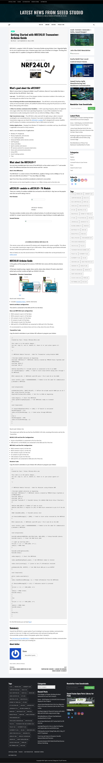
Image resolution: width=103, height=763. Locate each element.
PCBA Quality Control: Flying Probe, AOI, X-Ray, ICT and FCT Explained (51, 732)
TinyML (85, 277)
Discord (54, 24)
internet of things (86, 213)
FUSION (19, 1)
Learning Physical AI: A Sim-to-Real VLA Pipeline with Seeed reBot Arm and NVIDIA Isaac (50, 727)
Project (74, 253)
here (30, 622)
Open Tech (74, 245)
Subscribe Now (91, 108)
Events (85, 202)
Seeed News (75, 261)
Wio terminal (75, 281)
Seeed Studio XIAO (87, 261)
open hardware (87, 237)
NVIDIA (83, 233)
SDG (84, 257)
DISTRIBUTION (44, 1)
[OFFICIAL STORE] (81, 1)
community (89, 194)
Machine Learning (76, 225)
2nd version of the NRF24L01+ (20, 638)
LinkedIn (47, 24)
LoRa (90, 217)
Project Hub (61, 24)
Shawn (15, 41)
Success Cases (76, 277)
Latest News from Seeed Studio (51, 12)
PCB (82, 245)
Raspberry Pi (83, 253)
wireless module (20, 663)
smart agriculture (76, 273)
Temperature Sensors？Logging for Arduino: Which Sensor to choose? (54, 669)
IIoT (73, 209)
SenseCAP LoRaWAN (76, 269)
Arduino (79, 194)
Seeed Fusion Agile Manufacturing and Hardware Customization (80, 83)
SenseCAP (83, 265)
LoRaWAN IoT (84, 221)
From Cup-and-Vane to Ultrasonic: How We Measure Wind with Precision (49, 737)
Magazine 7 (56, 760)
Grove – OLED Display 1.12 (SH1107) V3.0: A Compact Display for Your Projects (81, 124)
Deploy (72, 157)
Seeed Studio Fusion (76, 168)
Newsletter (75, 233)
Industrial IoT (82, 209)
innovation (74, 213)
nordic (14, 663)
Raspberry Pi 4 (75, 257)
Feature (72, 160)
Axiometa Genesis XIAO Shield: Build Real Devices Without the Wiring (51, 742)
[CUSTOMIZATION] (87, 1)
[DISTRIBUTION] (93, 1)
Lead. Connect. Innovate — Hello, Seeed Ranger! (80, 31)
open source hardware (78, 241)
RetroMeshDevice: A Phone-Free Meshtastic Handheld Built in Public (80, 144)
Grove (74, 205)
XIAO (84, 281)
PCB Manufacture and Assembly (80, 249)
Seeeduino (74, 265)
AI (72, 194)
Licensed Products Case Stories (78, 162)
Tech (71, 170)
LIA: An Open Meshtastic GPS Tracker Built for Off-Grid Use (51, 722)
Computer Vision (76, 198)
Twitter (41, 24)
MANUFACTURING (35, 1)
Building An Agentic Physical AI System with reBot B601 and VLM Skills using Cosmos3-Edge (80, 137)
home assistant (84, 205)
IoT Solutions (81, 217)
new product (75, 229)
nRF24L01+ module (37, 120)
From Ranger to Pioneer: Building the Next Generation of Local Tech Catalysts (81, 118)
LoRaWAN (74, 221)
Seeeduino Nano (20, 302)
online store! (13, 254)
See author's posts (30, 655)
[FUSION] (84, 1)
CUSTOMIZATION (26, 1)
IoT (73, 217)
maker (86, 225)
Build (71, 154)
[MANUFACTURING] (90, 1)
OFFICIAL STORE (12, 1)
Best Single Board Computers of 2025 (20, 668)
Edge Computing (76, 202)
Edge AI (86, 198)
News (13, 31)
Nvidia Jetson (75, 237)
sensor (87, 269)
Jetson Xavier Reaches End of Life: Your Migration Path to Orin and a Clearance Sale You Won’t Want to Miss (81, 130)
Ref (20, 295)
